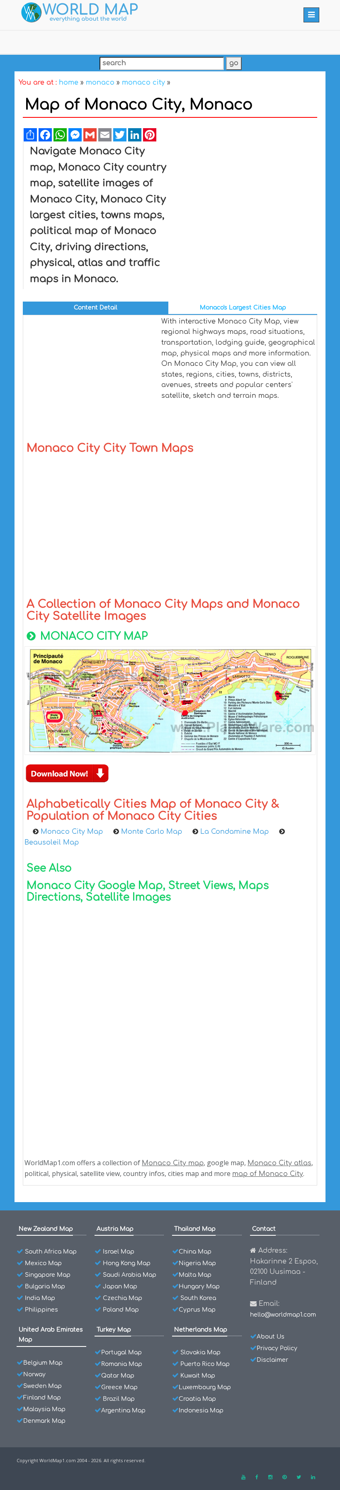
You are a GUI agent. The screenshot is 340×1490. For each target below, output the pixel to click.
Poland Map (121, 1310)
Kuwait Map (197, 1376)
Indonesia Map (201, 1410)
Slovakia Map (200, 1352)
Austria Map (115, 1229)
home (68, 82)
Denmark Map (44, 1421)
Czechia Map (122, 1298)
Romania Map (121, 1364)
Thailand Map (195, 1229)
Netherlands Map (200, 1330)
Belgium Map (43, 1363)
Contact (264, 1229)
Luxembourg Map (205, 1387)
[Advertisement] (245, 206)
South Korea (198, 1298)
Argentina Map (123, 1410)
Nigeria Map (197, 1263)
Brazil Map (119, 1399)
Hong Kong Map (127, 1263)
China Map (195, 1252)
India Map (40, 1298)
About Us (270, 1337)
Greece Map (119, 1387)
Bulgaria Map (45, 1286)
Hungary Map (199, 1286)
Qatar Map (117, 1376)
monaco (100, 82)
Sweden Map (42, 1386)
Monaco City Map (73, 831)
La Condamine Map (235, 831)
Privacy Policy (277, 1348)
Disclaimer (272, 1360)
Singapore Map (47, 1275)
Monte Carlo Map (152, 831)
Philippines (41, 1310)
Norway (34, 1374)
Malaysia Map (44, 1409)
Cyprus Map (197, 1310)
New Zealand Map (46, 1229)
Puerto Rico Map (205, 1364)
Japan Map (120, 1286)
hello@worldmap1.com (283, 1315)
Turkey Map (114, 1330)
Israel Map (118, 1252)
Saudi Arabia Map (129, 1275)
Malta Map (195, 1275)
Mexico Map (43, 1263)
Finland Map (42, 1398)
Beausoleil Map (51, 842)
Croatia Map (197, 1399)
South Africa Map (51, 1252)
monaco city (143, 82)
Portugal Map (121, 1352)
